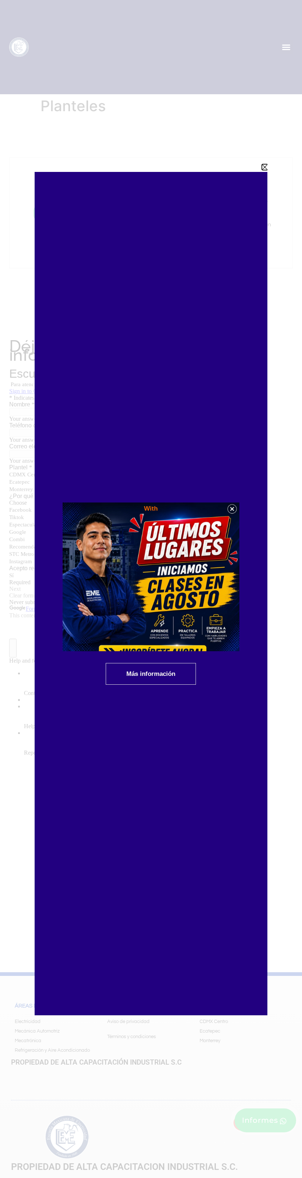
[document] (151, 589)
